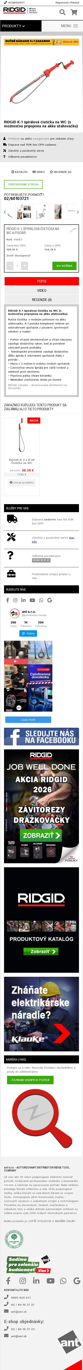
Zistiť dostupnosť (18, 256)
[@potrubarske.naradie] (15, 613)
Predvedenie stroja (23, 184)
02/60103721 (16, 199)
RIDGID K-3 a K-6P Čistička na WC (22, 461)
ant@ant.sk (19, 1312)
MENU (66, 26)
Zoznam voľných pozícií (30, 1080)
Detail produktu (23, 483)
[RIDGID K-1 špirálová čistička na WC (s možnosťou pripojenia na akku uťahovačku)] (41, 82)
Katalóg (21, 172)
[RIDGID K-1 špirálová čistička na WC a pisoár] (73, 230)
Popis (41, 281)
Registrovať (62, 2)
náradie (9, 1185)
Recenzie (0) (62, 172)
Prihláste (14, 139)
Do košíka (64, 266)
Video (40, 172)
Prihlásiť (74, 2)
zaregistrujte (41, 139)
